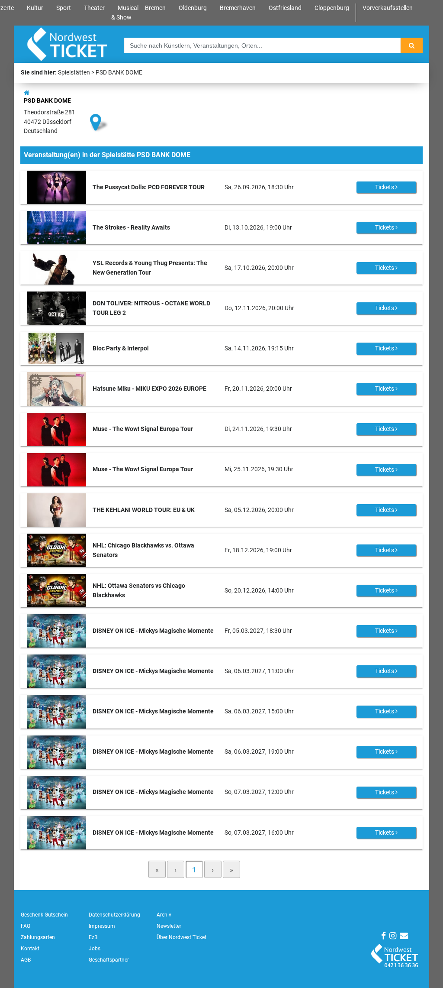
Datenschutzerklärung (114, 915)
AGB (26, 960)
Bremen (155, 8)
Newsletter (169, 926)
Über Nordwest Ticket (181, 937)
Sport (63, 8)
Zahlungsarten (38, 937)
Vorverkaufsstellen (388, 8)
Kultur (35, 8)
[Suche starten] (412, 45)
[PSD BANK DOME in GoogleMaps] (99, 108)
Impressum (102, 926)
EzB (93, 937)
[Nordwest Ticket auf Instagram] (392, 935)
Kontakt (30, 949)
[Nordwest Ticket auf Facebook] (383, 935)
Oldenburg (193, 8)
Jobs (94, 949)
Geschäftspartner (109, 960)
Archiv (164, 915)
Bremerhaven (238, 8)
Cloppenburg (332, 8)
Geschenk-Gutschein (44, 915)
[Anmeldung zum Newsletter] (404, 935)
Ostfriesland (285, 8)
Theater (94, 8)
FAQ (25, 926)
